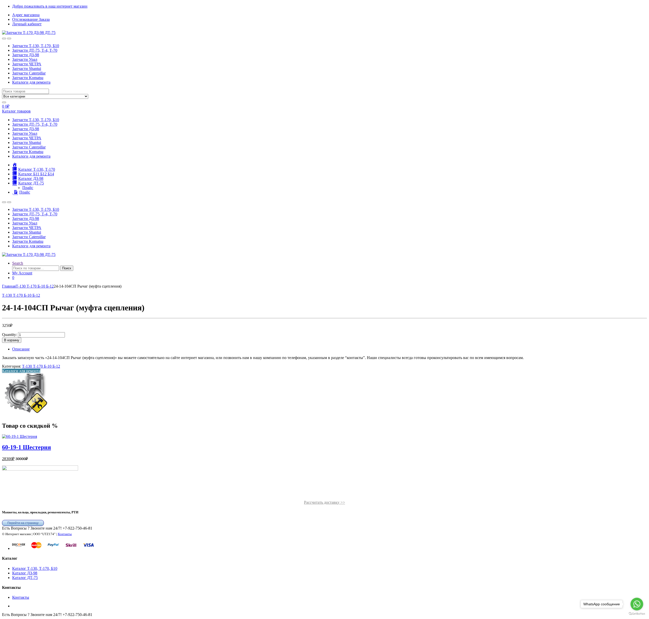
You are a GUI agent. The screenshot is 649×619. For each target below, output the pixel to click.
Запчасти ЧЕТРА (26, 64)
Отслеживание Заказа (31, 19)
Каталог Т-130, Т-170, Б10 (34, 568)
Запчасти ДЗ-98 (25, 55)
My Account (22, 273)
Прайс (27, 187)
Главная (9, 286)
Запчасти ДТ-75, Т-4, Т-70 (34, 50)
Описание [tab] (21, 349)
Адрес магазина (26, 15)
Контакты (65, 534)
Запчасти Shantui (26, 68)
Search (17, 263)
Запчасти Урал (24, 59)
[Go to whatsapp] (636, 604)
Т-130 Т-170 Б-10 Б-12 (35, 286)
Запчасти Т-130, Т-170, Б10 (35, 46)
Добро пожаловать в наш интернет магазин (49, 6)
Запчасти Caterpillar (29, 73)
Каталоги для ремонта (31, 82)
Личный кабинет (27, 24)
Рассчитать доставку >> (324, 502)
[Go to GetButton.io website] (637, 613)
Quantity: (9, 334)
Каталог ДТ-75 (25, 577)
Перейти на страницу (23, 523)
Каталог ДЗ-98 (24, 573)
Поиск (66, 268)
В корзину (11, 340)
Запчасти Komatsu (27, 78)
